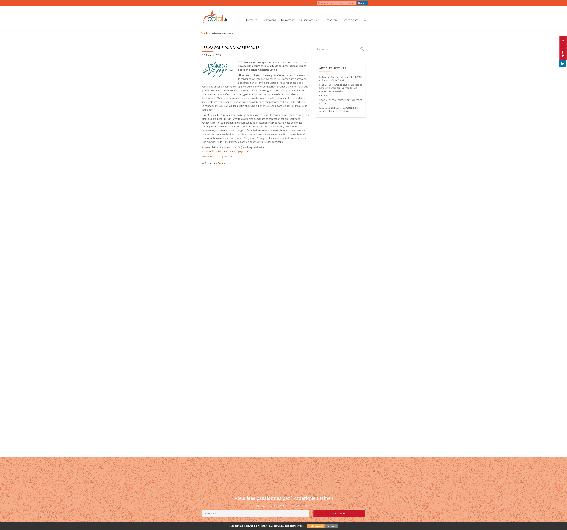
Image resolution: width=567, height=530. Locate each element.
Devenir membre (326, 2)
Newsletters (563, 48)
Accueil (204, 33)
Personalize (332, 526)
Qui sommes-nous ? (310, 20)
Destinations (269, 20)
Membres (251, 20)
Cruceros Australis (328, 95)
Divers (221, 163)
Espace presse (350, 20)
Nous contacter (347, 2)
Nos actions (287, 20)
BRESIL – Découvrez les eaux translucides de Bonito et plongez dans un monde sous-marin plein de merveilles (340, 87)
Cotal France (214, 17)
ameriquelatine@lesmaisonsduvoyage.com (225, 151)
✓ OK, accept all (316, 526)
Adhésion (331, 20)
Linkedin (362, 2)
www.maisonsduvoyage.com (217, 156)
